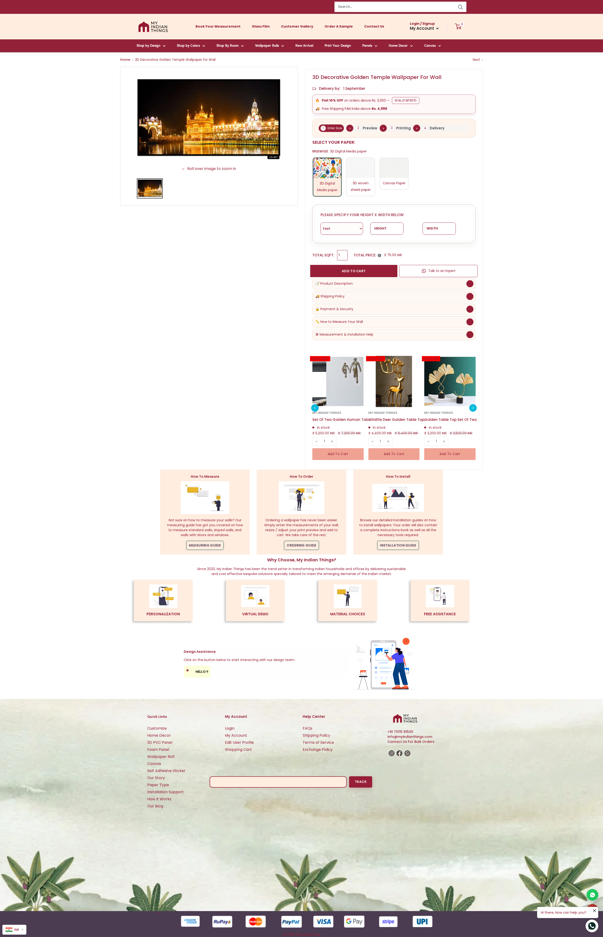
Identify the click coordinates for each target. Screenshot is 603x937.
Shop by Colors (188, 46)
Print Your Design (338, 46)
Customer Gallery (297, 26)
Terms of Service (318, 742)
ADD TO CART (354, 271)
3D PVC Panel (159, 742)
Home (125, 59)
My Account (236, 735)
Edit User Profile (239, 742)
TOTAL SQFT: (323, 255)
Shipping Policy (316, 735)
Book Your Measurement (218, 26)
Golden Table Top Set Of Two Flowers (453, 419)
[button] (315, 408)
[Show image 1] (150, 188)
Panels (367, 46)
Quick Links (157, 716)
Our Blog (155, 806)
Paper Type (158, 785)
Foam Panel (158, 749)
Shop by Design (148, 46)
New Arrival (304, 46)
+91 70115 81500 (400, 731)
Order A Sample (339, 26)
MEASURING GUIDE (205, 545)
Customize (157, 728)
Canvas (430, 46)
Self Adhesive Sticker (166, 770)
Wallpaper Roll (160, 756)
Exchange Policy (318, 749)
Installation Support (165, 792)
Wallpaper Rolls (267, 46)
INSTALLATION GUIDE (398, 545)
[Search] (460, 7)
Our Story (156, 778)
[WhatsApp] (592, 895)
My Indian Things (326, 413)
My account (422, 28)
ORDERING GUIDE (301, 545)
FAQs (307, 728)
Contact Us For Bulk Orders (410, 741)
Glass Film (261, 26)
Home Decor (398, 46)
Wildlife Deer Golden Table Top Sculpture (397, 419)
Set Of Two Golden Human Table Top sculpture (341, 419)
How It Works (159, 799)
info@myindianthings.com (409, 736)
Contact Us (374, 26)
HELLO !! (197, 671)
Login (229, 728)
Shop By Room (227, 46)
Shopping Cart (238, 749)
